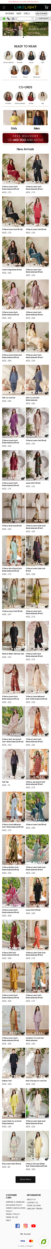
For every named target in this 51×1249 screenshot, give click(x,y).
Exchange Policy (14, 1205)
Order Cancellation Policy (15, 1209)
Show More (25, 1179)
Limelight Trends (34, 1209)
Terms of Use (12, 1217)
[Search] (33, 19)
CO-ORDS (25, 87)
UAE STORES (41, 13)
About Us (31, 1199)
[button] (4, 7)
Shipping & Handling (15, 1202)
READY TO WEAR (25, 46)
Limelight (29, 1246)
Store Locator (34, 1206)
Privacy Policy (13, 1214)
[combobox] (26, 18)
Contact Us (32, 1203)
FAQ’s (8, 1220)
